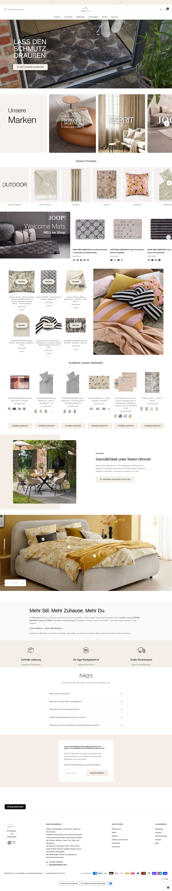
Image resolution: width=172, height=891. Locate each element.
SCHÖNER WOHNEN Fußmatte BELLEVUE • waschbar (20, 399)
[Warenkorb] (166, 9)
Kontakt (158, 840)
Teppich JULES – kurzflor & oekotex (152, 399)
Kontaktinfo (116, 843)
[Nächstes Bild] (167, 123)
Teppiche (57, 17)
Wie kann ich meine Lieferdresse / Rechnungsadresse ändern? (75, 725)
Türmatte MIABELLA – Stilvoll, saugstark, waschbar (99, 399)
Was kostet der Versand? (60, 694)
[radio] (9, 408)
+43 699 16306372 (56, 862)
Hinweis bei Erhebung (69, 883)
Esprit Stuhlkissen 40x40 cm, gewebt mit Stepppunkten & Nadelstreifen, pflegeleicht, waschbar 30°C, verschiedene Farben (126, 403)
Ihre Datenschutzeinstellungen (93, 883)
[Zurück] (76, 237)
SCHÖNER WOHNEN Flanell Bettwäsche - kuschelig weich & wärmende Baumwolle (72, 400)
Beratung (114, 17)
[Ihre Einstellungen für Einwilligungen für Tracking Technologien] (168, 887)
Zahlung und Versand (120, 840)
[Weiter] (168, 237)
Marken (105, 17)
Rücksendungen (161, 836)
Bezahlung (159, 829)
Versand (158, 832)
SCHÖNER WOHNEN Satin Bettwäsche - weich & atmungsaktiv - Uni (46, 400)
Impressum (116, 847)
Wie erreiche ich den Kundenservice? (65, 709)
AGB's (114, 832)
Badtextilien (80, 17)
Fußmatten (68, 17)
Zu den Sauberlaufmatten (30, 67)
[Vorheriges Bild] (5, 123)
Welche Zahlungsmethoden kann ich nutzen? (68, 717)
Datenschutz (116, 829)
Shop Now (21, 281)
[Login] (161, 10)
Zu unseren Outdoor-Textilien (115, 479)
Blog (157, 843)
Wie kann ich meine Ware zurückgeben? (66, 701)
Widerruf (115, 836)
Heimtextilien (93, 17)
